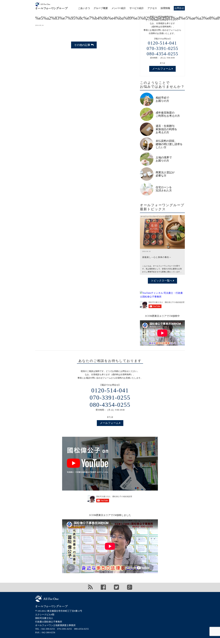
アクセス (152, 8)
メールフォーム (162, 68)
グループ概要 (101, 8)
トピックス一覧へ (162, 280)
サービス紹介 (136, 8)
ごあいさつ (84, 8)
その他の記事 (82, 44)
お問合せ (179, 8)
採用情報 (165, 8)
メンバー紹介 (118, 8)
